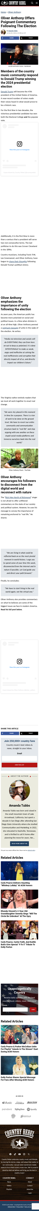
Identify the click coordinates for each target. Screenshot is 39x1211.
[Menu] (36, 3)
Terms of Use (28, 1207)
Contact (29, 1186)
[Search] (32, 3)
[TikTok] (15, 1154)
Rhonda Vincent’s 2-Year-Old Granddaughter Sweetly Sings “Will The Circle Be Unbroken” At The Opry (19, 913)
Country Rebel (9, 1178)
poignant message (10, 328)
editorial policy (31, 850)
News (9, 1182)
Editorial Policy (11, 1207)
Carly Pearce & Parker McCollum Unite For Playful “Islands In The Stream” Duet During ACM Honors (19, 1049)
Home (3, 12)
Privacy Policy (20, 1207)
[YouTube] (19, 1154)
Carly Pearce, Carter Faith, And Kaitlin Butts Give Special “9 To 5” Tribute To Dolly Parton (18, 944)
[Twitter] (28, 1154)
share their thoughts (18, 262)
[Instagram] (24, 1154)
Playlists (9, 1189)
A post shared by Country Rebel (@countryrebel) (20, 172)
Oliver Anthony (14, 12)
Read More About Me (19, 843)
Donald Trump (7, 92)
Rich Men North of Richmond (18, 498)
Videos (9, 1186)
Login (30, 1193)
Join (33, 1009)
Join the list (19, 765)
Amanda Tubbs (13, 31)
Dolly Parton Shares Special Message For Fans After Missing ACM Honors (18, 1078)
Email (19, 754)
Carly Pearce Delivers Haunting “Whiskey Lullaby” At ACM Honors (16, 884)
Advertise (30, 1189)
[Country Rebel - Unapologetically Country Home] (13, 3)
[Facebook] (10, 1154)
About (30, 1182)
